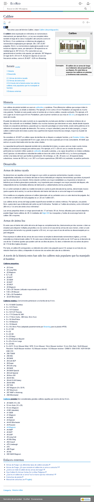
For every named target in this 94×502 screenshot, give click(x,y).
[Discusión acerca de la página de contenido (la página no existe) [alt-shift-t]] (9, 22)
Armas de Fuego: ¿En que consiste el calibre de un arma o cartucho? (32, 467)
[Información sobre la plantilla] (91, 33)
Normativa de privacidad (12, 499)
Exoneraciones (37, 499)
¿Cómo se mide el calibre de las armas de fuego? (24, 469)
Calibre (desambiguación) (48, 29)
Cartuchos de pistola (14, 477)
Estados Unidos (79, 137)
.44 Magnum (11, 427)
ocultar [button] (17, 67)
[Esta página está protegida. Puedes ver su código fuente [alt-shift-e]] (79, 22)
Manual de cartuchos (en (15, 479)
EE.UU (71, 114)
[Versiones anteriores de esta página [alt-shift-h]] (83, 22)
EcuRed (15, 3)
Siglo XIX (45, 213)
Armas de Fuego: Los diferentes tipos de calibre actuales (27, 465)
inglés (29, 479)
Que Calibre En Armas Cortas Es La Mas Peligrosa (25, 472)
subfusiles (39, 107)
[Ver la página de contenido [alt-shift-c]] (4, 22)
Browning (47, 326)
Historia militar (17, 490)
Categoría (7, 490)
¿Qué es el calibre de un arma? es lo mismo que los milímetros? (30, 474)
